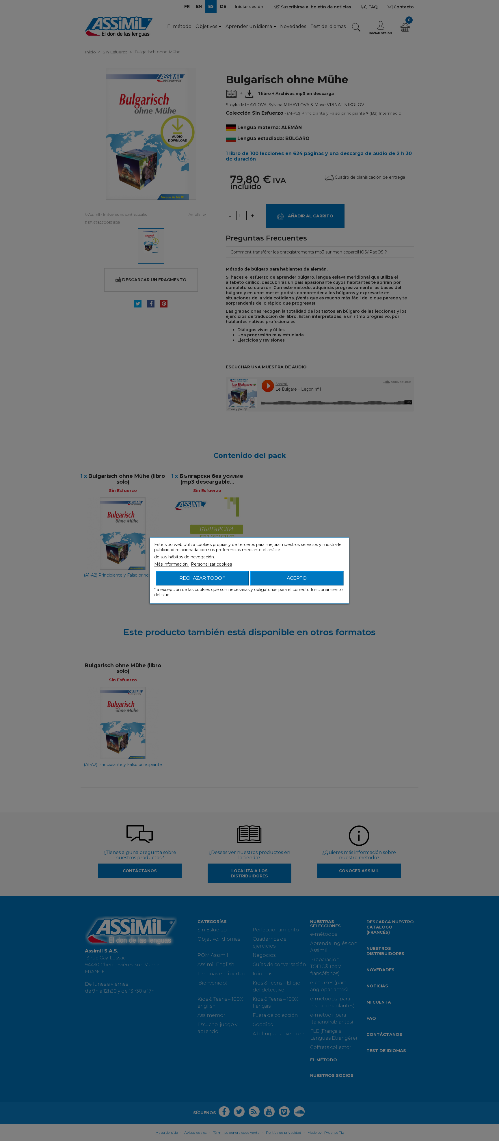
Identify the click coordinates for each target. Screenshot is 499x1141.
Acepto (297, 578)
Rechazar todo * (202, 578)
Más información (171, 564)
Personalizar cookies (211, 564)
